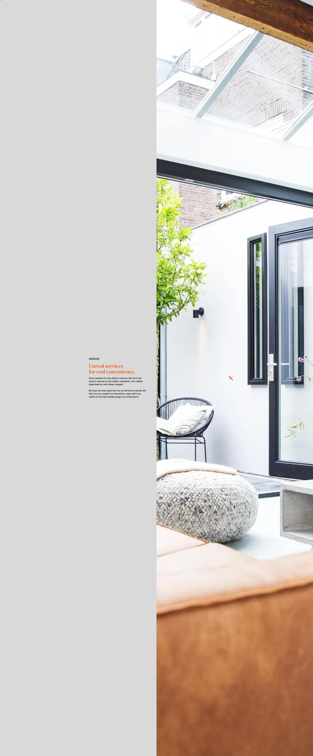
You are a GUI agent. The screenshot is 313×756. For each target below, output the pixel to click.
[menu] (230, 378)
